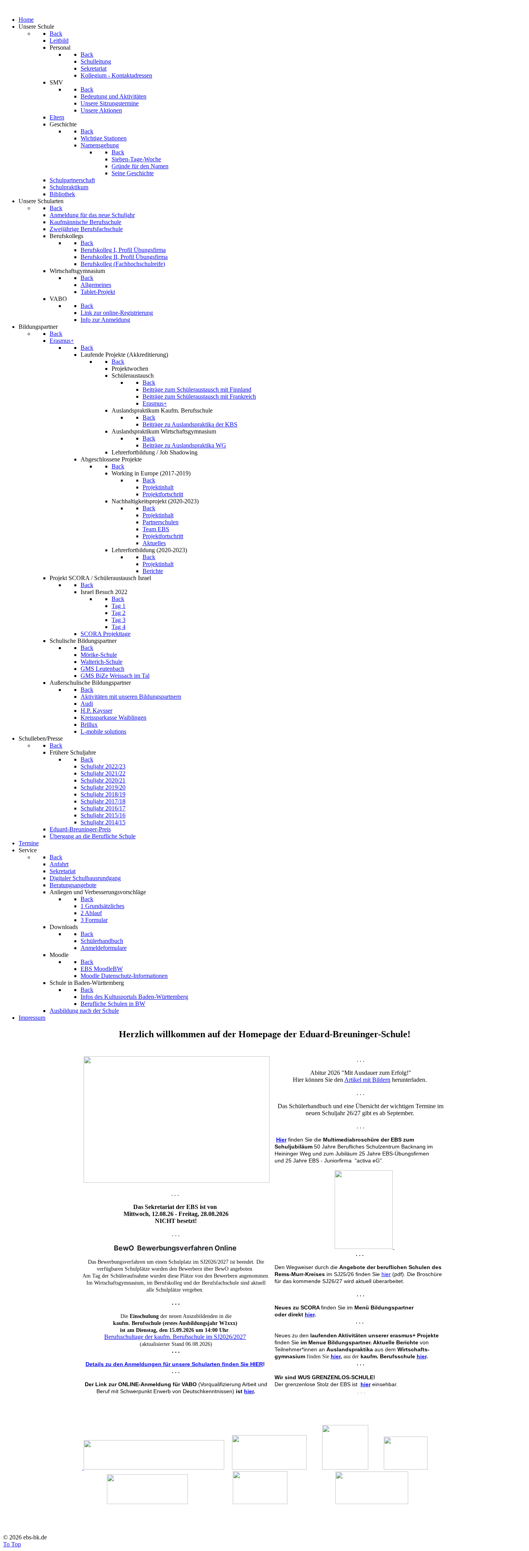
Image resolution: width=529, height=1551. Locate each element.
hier (249, 1391)
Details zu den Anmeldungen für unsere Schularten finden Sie (167, 1364)
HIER (256, 1364)
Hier (281, 1139)
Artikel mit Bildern (367, 1079)
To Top (12, 1544)
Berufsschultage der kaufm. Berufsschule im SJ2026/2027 (175, 1336)
